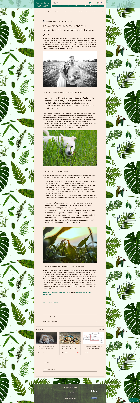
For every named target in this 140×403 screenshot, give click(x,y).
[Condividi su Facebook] (43, 317)
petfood (50, 11)
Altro (92, 11)
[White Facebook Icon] (91, 391)
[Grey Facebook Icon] (53, 3)
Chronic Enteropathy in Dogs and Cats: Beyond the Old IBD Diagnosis (46, 347)
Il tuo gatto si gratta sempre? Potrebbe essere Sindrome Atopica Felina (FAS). (93, 347)
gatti (71, 11)
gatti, (56, 11)
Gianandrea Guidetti (43, 3)
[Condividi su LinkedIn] (51, 317)
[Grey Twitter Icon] (57, 3)
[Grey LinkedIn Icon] (55, 3)
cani (44, 11)
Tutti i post (38, 11)
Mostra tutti (101, 329)
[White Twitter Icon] (96, 391)
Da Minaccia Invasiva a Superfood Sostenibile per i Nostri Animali (69, 347)
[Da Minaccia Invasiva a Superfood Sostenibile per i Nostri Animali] (70, 338)
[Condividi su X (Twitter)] (47, 317)
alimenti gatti (63, 11)
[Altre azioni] (96, 21)
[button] (102, 11)
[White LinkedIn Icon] (94, 391)
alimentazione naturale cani (81, 11)
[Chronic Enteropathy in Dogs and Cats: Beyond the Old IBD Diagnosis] (46, 338)
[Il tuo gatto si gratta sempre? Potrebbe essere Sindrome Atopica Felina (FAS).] (93, 338)
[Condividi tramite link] (54, 317)
